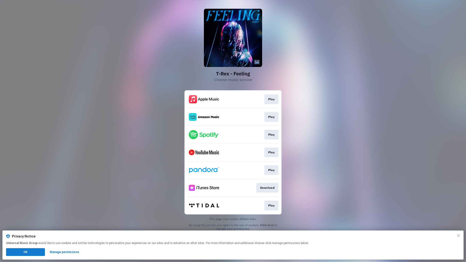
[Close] (458, 235)
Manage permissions (64, 252)
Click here (267, 225)
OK (25, 252)
